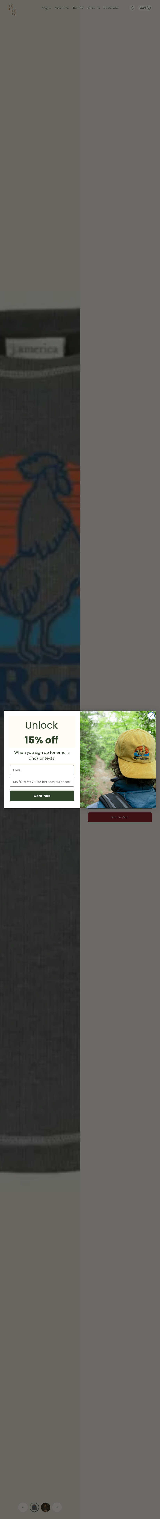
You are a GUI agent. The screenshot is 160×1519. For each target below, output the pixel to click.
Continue (42, 795)
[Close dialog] (151, 715)
